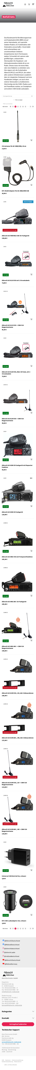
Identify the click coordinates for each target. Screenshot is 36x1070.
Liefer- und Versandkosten (10, 1064)
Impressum (8, 1060)
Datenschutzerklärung (17, 1060)
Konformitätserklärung (7, 1061)
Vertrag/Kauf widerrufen (18, 1024)
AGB (3, 1060)
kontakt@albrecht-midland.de (12, 1005)
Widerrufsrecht (17, 1061)
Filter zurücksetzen (7, 103)
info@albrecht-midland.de (10, 992)
